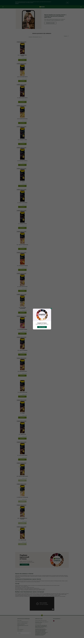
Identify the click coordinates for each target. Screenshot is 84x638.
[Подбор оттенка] (51, 308)
